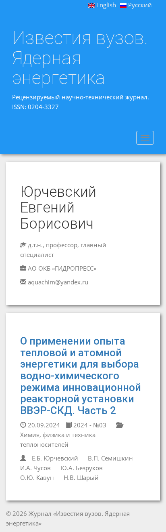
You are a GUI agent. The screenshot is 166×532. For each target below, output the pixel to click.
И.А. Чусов (35, 468)
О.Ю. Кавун (37, 477)
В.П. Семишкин (110, 458)
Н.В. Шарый (81, 477)
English (105, 5)
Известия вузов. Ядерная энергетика (80, 58)
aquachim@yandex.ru (58, 282)
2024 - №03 (89, 425)
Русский (139, 5)
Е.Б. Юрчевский (55, 458)
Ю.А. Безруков (81, 468)
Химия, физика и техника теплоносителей (57, 439)
